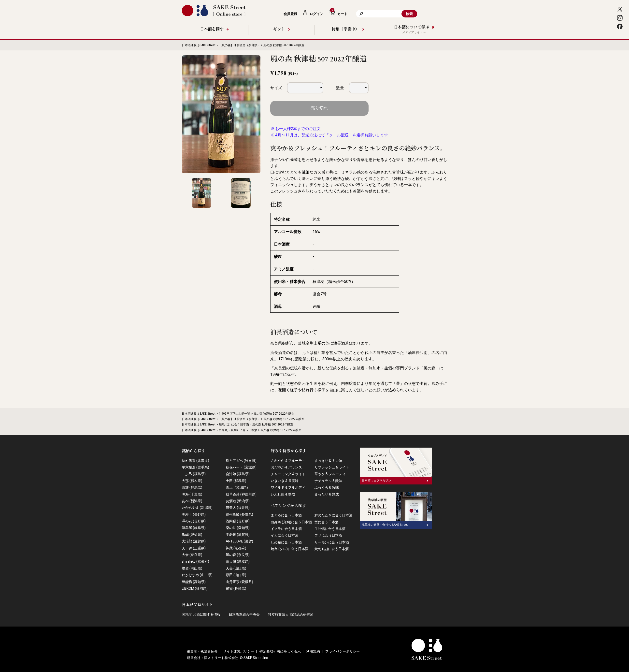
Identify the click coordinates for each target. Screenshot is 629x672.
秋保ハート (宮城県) (241, 467)
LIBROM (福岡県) (195, 588)
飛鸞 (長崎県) (236, 588)
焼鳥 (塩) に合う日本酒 (234, 424)
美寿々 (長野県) (194, 514)
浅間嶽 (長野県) (238, 521)
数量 (340, 88)
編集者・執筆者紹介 (202, 651)
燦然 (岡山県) (192, 568)
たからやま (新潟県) (197, 508)
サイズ (276, 88)
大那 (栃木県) (192, 481)
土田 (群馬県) (236, 481)
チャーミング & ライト (288, 474)
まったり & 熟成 (326, 494)
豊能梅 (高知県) (194, 582)
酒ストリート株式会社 (221, 658)
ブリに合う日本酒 (328, 535)
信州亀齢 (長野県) (239, 514)
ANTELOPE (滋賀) (239, 541)
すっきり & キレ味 (328, 461)
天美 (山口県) (236, 568)
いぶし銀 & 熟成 (283, 494)
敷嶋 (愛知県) (192, 535)
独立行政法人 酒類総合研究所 (291, 614)
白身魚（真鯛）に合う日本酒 (238, 430)
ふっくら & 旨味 (326, 487)
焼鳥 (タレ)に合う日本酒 (289, 549)
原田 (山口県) (236, 575)
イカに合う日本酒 (284, 535)
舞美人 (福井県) (238, 508)
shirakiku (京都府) (195, 561)
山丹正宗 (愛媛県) (239, 582)
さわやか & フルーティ (288, 461)
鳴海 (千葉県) (192, 494)
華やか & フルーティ (330, 474)
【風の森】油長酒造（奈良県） (239, 45)
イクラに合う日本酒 (286, 529)
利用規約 (313, 651)
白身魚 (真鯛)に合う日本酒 (291, 522)
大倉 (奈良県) (192, 555)
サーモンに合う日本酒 (331, 542)
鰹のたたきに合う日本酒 (333, 515)
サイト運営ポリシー (238, 651)
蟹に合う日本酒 (326, 522)
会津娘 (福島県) (238, 474)
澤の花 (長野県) (194, 521)
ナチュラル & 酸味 (328, 481)
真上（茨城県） (238, 487)
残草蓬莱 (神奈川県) (241, 494)
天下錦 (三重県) (194, 548)
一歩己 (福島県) (194, 474)
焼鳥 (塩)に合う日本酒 (331, 549)
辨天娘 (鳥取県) (238, 561)
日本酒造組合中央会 (244, 614)
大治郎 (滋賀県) (194, 541)
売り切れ (319, 108)
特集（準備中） (345, 29)
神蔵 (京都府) (236, 548)
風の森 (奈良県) (238, 555)
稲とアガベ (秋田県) (241, 461)
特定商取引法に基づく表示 (280, 651)
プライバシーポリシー (342, 651)
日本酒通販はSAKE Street (198, 45)
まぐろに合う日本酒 (286, 515)
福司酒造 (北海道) (195, 461)
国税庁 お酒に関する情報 (201, 614)
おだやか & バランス (286, 467)
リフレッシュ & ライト (331, 467)
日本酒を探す (212, 29)
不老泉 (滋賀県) (238, 535)
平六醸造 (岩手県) (195, 467)
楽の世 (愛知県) (238, 528)
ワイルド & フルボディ (288, 487)
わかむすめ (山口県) (197, 575)
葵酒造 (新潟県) (238, 501)
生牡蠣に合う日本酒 (329, 529)
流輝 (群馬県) (192, 487)
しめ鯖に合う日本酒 (286, 542)
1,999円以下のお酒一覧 (234, 413)
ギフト (279, 29)
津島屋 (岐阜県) (194, 528)
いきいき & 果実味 (285, 481)
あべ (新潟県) (192, 501)
